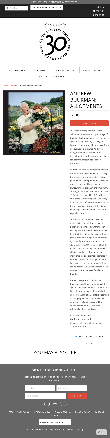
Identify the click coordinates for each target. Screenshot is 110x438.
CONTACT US (23, 411)
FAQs (10, 411)
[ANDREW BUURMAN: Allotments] (34, 122)
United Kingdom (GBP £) (45, 7)
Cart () (99, 11)
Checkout (98, 15)
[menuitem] (41, 70)
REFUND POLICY (82, 411)
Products (14, 85)
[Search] (7, 8)
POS (56, 429)
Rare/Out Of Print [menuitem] (66, 70)
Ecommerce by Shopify (73, 429)
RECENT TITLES (40, 70)
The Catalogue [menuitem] (17, 70)
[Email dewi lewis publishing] (64, 25)
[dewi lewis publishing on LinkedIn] (60, 25)
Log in (100, 7)
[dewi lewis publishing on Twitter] (45, 25)
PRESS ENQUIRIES (62, 411)
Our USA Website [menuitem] (62, 76)
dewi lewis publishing (44, 429)
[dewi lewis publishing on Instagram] (55, 25)
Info (41, 76)
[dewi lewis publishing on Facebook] (50, 25)
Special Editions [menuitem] (92, 70)
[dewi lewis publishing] (55, 46)
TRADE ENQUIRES (42, 411)
